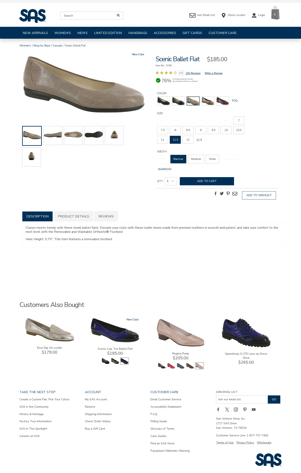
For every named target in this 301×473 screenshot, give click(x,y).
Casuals (57, 46)
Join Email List (226, 392)
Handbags (137, 33)
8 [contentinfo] (175, 130)
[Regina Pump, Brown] (190, 368)
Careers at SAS (29, 436)
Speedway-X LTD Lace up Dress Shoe (246, 356)
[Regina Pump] (180, 347)
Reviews (106, 216)
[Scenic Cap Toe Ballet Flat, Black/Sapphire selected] (124, 364)
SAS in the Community (34, 407)
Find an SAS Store (162, 443)
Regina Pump (180, 353)
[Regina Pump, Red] (171, 368)
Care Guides (158, 436)
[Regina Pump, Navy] (180, 368)
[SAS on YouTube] (255, 409)
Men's (82, 33)
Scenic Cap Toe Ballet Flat (115, 349)
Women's (62, 33)
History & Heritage (31, 414)
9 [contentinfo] (200, 130)
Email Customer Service (165, 399)
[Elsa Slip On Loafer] (49, 341)
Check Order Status (98, 421)
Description (37, 216)
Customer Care (223, 33)
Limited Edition (108, 33)
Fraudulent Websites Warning (170, 451)
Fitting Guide (158, 421)
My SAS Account (96, 399)
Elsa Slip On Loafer (49, 348)
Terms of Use (225, 443)
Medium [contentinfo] (196, 159)
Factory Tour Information (35, 421)
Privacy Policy (245, 443)
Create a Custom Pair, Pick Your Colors (44, 399)
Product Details (73, 216)
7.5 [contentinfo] (163, 130)
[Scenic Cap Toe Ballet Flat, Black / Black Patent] (105, 364)
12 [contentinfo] (188, 140)
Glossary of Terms (162, 429)
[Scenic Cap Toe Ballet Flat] (115, 342)
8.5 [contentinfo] (188, 130)
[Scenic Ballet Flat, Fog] (83, 84)
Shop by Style (41, 46)
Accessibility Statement (165, 407)
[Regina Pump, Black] (161, 368)
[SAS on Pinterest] (246, 409)
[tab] (37, 216)
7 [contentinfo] (239, 120)
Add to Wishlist (259, 195)
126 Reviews (193, 73)
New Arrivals (35, 33)
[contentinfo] (163, 100)
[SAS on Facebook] (219, 409)
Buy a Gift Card (95, 429)
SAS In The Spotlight (33, 429)
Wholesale (264, 443)
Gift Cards (192, 33)
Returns (90, 407)
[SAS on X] (228, 409)
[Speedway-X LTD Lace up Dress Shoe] (246, 347)
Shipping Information (98, 414)
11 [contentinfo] (162, 140)
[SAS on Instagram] (237, 409)
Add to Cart (207, 181)
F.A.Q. (154, 414)
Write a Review (214, 73)
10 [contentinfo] (226, 130)
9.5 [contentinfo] (213, 130)
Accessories (165, 33)
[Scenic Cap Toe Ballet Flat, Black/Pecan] (115, 364)
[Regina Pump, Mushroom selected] (199, 368)
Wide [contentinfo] (212, 159)
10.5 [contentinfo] (239, 130)
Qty (160, 181)
